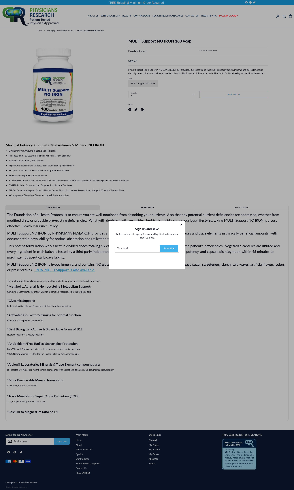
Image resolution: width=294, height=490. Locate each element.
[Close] (181, 224)
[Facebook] (141, 260)
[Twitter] (153, 260)
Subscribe (169, 248)
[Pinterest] (147, 260)
